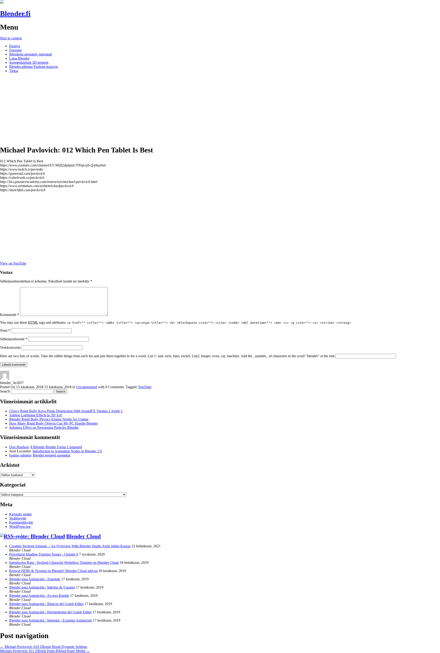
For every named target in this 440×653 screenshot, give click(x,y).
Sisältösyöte (17, 518)
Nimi (5, 330)
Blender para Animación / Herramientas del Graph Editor (50, 612)
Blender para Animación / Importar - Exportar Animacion (50, 620)
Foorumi (15, 50)
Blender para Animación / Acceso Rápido (39, 596)
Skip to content (11, 38)
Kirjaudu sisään (20, 514)
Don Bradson (19, 447)
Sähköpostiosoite (13, 339)
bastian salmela (20, 455)
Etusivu (14, 46)
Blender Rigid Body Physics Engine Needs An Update (48, 419)
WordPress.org (19, 526)
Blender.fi (15, 13)
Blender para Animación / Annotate (34, 579)
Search (5, 391)
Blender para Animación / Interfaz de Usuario (42, 587)
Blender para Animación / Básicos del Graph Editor (46, 604)
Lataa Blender (19, 58)
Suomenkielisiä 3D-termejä (28, 62)
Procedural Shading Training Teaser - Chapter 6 (43, 554)
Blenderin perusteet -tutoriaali (30, 54)
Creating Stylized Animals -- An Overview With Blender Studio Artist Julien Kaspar (70, 546)
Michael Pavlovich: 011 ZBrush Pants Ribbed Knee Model (45, 651)
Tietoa (13, 71)
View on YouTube (13, 263)
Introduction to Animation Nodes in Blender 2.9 (67, 451)
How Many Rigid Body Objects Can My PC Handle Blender (53, 423)
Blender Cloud (83, 536)
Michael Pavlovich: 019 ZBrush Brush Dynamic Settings (43, 647)
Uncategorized (86, 387)
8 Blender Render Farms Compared (56, 447)
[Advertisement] (220, 109)
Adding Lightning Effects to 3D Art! (35, 415)
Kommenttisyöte (21, 522)
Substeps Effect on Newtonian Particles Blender (44, 427)
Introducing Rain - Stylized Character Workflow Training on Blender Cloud (64, 562)
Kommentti (9, 315)
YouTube (144, 387)
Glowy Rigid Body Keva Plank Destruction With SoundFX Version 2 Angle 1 (66, 411)
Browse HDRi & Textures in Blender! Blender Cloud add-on (53, 571)
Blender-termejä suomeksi (51, 455)
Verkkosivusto (10, 347)
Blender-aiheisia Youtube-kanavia (33, 67)
